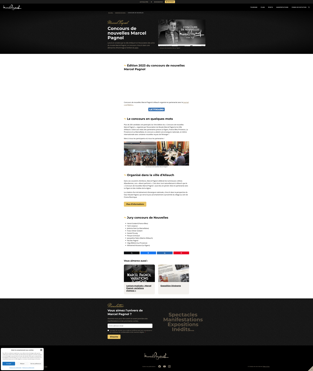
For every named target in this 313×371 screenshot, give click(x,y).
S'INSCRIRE (114, 337)
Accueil (110, 13)
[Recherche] (309, 7)
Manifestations (282, 7)
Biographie (158, 2)
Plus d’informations (135, 204)
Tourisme (253, 7)
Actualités (144, 2)
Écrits (270, 7)
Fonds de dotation (299, 7)
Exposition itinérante (171, 286)
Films (263, 7)
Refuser (22, 363)
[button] (41, 350)
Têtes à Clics (266, 366)
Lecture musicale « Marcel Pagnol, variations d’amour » (138, 288)
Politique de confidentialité (15, 367)
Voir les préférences (35, 363)
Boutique (171, 1)
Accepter (8, 363)
